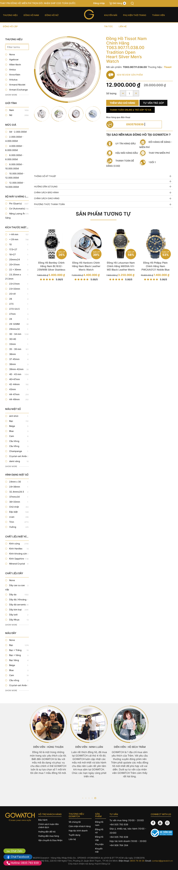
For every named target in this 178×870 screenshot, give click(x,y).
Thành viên (158, 15)
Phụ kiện (99, 844)
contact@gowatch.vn (162, 860)
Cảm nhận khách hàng (80, 826)
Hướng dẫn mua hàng (48, 836)
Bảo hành (42, 820)
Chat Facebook (19, 856)
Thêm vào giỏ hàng (122, 102)
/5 (59, 279)
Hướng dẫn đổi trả (46, 831)
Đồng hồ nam (31, 15)
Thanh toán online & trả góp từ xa (130, 109)
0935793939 (135, 124)
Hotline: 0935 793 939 (24, 862)
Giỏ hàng (119, 3)
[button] (95, 798)
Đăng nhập (99, 3)
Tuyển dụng (74, 835)
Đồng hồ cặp (10, 26)
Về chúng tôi (75, 822)
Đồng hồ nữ (52, 15)
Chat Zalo (16, 850)
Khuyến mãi (110, 15)
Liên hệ (123, 26)
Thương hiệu (10, 15)
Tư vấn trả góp (153, 102)
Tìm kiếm (132, 3)
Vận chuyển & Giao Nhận (50, 840)
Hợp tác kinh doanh (78, 830)
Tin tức (108, 26)
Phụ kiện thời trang (134, 15)
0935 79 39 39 (137, 860)
